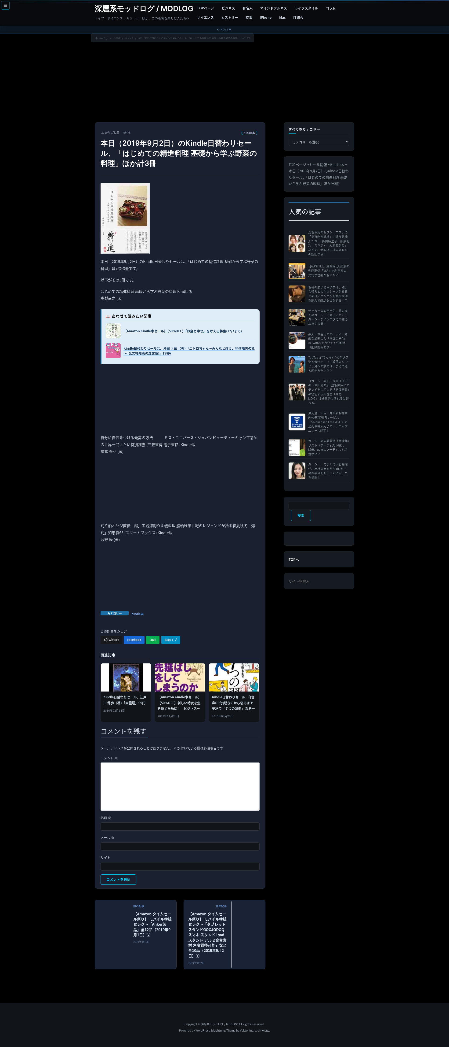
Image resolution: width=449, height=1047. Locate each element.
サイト (105, 857)
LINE (152, 639)
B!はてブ (171, 639)
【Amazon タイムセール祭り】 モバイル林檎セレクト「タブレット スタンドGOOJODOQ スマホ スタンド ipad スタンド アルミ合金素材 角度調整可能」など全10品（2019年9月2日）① (207, 934)
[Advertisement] (224, 83)
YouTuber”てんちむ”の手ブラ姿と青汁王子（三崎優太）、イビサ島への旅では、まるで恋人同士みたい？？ (328, 364)
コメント (109, 757)
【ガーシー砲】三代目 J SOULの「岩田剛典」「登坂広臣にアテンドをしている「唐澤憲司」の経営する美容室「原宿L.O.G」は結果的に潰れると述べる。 (328, 392)
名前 (106, 817)
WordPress (203, 1030)
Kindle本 (249, 133)
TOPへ (294, 559)
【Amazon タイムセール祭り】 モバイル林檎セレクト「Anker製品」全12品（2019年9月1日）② (152, 924)
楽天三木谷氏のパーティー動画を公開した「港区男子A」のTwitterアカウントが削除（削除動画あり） (328, 340)
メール (107, 837)
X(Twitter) (111, 639)
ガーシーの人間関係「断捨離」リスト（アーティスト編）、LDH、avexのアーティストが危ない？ (328, 447)
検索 (300, 515)
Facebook (134, 639)
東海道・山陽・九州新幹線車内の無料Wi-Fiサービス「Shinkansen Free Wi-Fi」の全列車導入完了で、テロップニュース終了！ (328, 422)
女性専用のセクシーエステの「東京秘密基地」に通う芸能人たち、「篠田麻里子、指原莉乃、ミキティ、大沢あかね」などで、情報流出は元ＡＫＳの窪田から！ (328, 243)
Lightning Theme (224, 1030)
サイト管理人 (299, 581)
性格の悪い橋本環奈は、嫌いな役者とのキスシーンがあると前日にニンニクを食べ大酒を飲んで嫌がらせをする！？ (328, 294)
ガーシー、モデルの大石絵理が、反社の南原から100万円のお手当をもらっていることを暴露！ (328, 471)
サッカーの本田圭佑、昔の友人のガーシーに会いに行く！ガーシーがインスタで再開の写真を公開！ (328, 317)
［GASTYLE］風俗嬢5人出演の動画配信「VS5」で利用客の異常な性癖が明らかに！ (328, 270)
